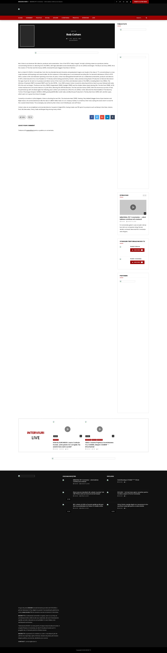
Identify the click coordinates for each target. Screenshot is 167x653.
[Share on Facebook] (92, 117)
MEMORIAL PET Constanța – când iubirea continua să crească (46, 1)
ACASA (20, 18)
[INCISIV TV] (22, 10)
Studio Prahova (135, 246)
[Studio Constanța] (124, 262)
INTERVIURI (85, 18)
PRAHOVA (76, 18)
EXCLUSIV (94, 439)
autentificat (30, 130)
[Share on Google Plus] (102, 117)
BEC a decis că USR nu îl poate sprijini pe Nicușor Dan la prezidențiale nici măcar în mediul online (88, 505)
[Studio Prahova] (124, 250)
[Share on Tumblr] (112, 117)
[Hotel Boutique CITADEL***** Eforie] (111, 483)
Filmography (74, 40)
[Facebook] (116, 1)
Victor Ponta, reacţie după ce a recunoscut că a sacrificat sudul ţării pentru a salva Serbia (132, 505)
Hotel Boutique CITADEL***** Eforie (128, 480)
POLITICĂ (39, 18)
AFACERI (55, 18)
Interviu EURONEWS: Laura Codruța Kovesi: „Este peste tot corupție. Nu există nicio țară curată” (66, 444)
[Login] (130, 1)
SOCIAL (47, 18)
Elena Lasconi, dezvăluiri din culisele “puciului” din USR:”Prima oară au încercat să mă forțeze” (88, 493)
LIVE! (93, 18)
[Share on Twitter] (97, 117)
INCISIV (123, 221)
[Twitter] (120, 1)
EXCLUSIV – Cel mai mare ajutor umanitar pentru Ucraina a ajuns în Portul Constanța (132, 493)
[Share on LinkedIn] (107, 117)
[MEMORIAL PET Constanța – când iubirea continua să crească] (67, 483)
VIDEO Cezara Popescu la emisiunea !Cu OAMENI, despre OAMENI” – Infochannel (99, 444)
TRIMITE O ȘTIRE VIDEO (140, 1)
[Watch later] (123, 1)
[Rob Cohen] (27, 35)
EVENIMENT (29, 18)
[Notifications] (127, 1)
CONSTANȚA (65, 18)
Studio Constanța (135, 259)
